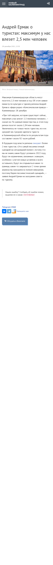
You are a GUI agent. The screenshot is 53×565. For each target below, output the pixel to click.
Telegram (6, 207)
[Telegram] (9, 211)
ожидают (37, 143)
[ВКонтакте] (4, 211)
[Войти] (48, 3)
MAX (14, 207)
